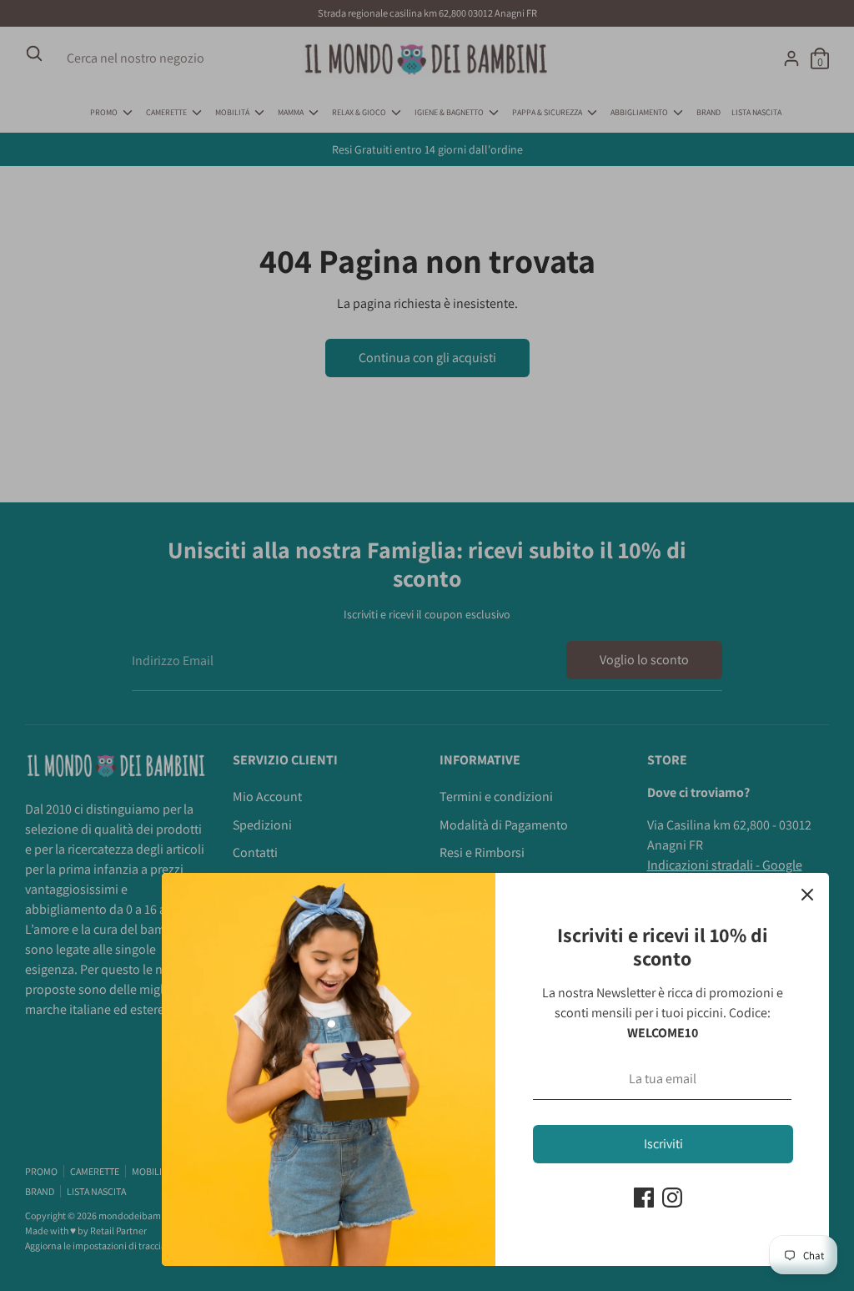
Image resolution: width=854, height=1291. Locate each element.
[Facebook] (644, 1198)
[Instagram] (672, 1198)
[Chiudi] (807, 894)
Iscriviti (663, 1143)
